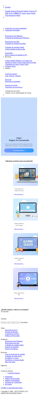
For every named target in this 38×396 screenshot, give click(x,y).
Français (32, 11)
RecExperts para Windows (14, 341)
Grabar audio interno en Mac (26, 62)
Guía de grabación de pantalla (15, 354)
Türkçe (24, 13)
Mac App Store (10, 362)
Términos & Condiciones (13, 382)
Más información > (19, 194)
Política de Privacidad (12, 336)
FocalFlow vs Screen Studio (14, 360)
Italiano (26, 11)
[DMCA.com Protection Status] (12, 388)
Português (19, 11)
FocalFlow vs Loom (12, 358)
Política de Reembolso (12, 380)
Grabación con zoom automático (16, 28)
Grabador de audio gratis (13, 356)
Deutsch (13, 11)
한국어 (11, 13)
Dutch (29, 13)
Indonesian (12, 15)
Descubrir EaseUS (11, 330)
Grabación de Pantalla (12, 30)
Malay (18, 15)
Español (7, 7)
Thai (6, 15)
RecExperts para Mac (12, 343)
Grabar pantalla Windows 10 (15, 60)
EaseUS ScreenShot (11, 347)
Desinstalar (8, 377)
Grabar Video (23, 64)
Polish (33, 13)
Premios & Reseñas (11, 332)
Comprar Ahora (10, 66)
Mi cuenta (8, 384)
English (7, 11)
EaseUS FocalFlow (11, 349)
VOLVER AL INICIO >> (19, 150)
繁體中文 (17, 13)
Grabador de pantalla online (14, 345)
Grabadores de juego (12, 64)
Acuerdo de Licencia (12, 334)
